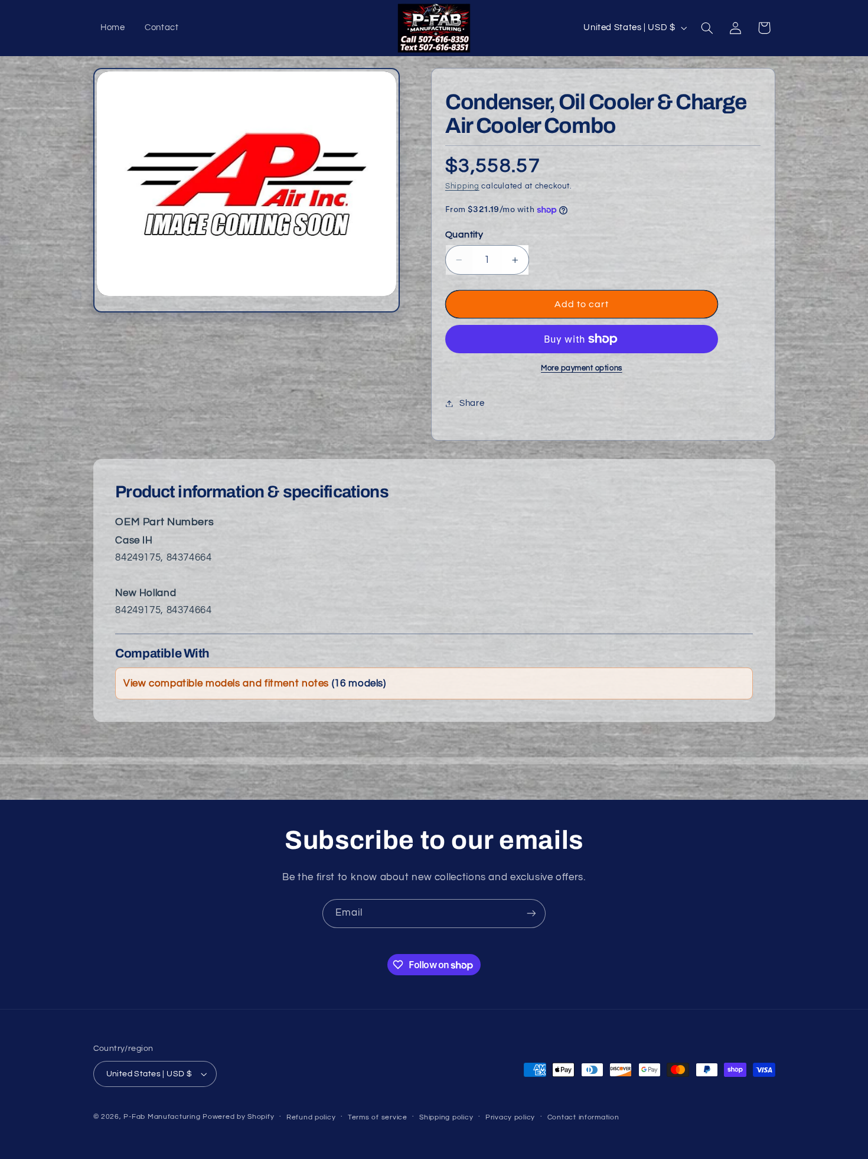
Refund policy (311, 1117)
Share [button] (471, 403)
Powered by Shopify (238, 1117)
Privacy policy (510, 1117)
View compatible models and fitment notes (254, 683)
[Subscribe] (531, 913)
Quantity (464, 234)
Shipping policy (446, 1117)
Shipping (462, 186)
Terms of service (377, 1117)
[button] (706, 27)
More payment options (581, 368)
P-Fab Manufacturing (161, 1117)
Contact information (583, 1117)
